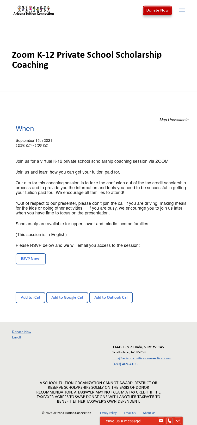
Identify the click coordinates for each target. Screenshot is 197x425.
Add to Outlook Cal (111, 297)
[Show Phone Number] (169, 421)
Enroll (16, 337)
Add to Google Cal (67, 297)
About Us (149, 413)
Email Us (129, 413)
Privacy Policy (107, 413)
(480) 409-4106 (125, 364)
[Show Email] (161, 421)
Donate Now (157, 10)
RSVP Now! (31, 258)
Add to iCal (30, 297)
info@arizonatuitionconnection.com (138, 358)
